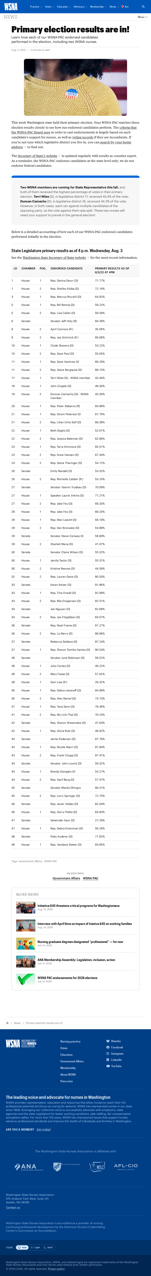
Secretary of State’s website (37, 156)
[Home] (7, 1022)
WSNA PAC (50, 861)
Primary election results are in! (44, 1023)
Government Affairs (30, 861)
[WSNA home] (10, 6)
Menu (141, 17)
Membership (68, 1068)
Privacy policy (56, 1268)
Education (66, 1054)
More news (27, 894)
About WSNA (68, 1074)
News (10, 17)
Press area (66, 1081)
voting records (82, 137)
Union (63, 1048)
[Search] (143, 6)
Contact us (13, 1207)
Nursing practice (70, 1041)
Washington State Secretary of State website (54, 257)
